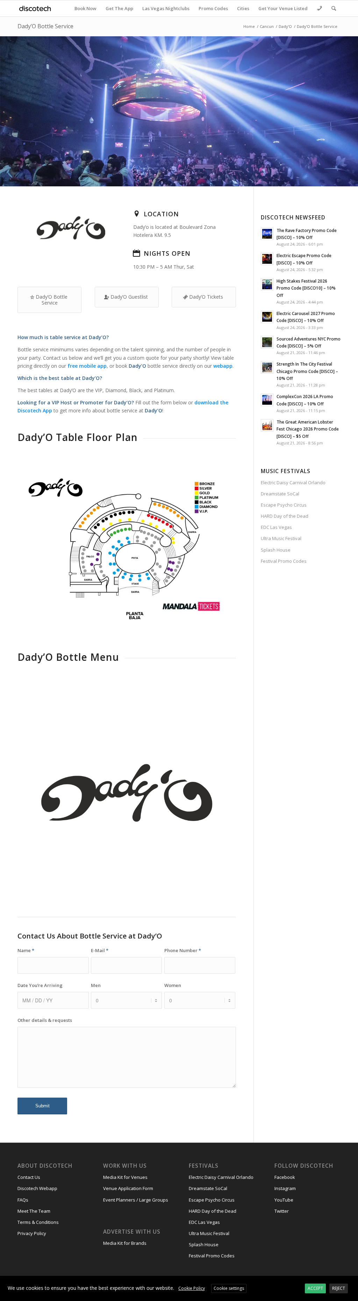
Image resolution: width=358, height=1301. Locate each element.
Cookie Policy (191, 1288)
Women (172, 985)
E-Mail (99, 950)
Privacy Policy (31, 1233)
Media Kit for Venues (125, 1177)
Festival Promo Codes (284, 561)
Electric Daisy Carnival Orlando (293, 482)
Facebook (284, 1177)
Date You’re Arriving (40, 985)
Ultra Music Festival (281, 538)
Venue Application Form (128, 1188)
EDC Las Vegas (276, 527)
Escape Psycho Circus (284, 505)
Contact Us (28, 1177)
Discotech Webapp (37, 1188)
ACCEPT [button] (315, 1288)
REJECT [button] (338, 1288)
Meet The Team (33, 1211)
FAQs (22, 1200)
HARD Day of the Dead (284, 516)
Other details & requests (44, 1020)
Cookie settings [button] (229, 1288)
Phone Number (182, 950)
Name (25, 950)
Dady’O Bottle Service (45, 26)
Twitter (281, 1211)
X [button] (352, 1282)
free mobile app (87, 365)
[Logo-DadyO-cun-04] (126, 793)
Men (96, 985)
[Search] (334, 8)
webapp (222, 365)
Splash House (276, 550)
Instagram (285, 1188)
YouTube (283, 1200)
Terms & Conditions (38, 1222)
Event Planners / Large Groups (135, 1200)
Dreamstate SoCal (280, 494)
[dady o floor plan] (126, 549)
